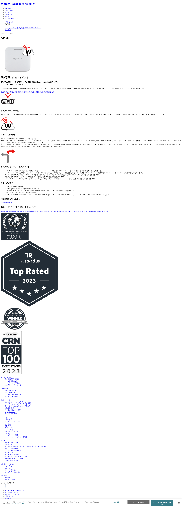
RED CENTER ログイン (33, 28)
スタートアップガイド (12, 442)
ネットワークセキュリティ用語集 (16, 437)
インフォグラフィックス (13, 431)
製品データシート (11, 427)
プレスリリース (10, 466)
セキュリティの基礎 (11, 435)
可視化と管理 (9, 408)
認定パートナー (10, 392)
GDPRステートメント (12, 494)
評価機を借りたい (33, 211)
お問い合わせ (9, 22)
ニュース (8, 468)
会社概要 (4, 475)
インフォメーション (11, 18)
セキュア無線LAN (11, 381)
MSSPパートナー (10, 390)
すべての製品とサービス (13, 410)
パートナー (8, 14)
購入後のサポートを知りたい (90, 211)
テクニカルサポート (11, 448)
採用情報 (8, 477)
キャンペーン (9, 429)
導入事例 (8, 425)
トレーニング (9, 452)
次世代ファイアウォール (13, 385)
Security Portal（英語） (12, 454)
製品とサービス (6, 400)
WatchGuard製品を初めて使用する (68, 211)
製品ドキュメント (11, 444)
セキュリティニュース (12, 421)
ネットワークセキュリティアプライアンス (19, 404)
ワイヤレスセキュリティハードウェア (17, 406)
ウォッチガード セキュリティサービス (18, 402)
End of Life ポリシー (11, 460)
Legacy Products (10, 412)
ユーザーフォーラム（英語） (14, 458)
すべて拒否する (138, 502)
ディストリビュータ (11, 396)
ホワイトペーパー (11, 423)
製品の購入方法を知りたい (18, 211)
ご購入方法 (8, 419)
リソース (8, 12)
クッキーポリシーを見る (19, 504)
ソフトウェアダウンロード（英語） (17, 456)
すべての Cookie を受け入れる (162, 503)
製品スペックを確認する (9, 92)
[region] (91, 503)
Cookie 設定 (116, 502)
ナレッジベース (10, 433)
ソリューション (10, 8)
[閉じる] (179, 503)
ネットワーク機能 (11, 413)
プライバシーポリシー (12, 492)
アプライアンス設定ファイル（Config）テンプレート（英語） (26, 446)
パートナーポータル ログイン (15, 28)
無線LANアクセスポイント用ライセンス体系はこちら (36, 92)
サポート (8, 16)
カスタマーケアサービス (13, 450)
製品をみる (4, 211)
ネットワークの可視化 (12, 383)
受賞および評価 (10, 479)
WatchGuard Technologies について (16, 490)
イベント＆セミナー (11, 470)
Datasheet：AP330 (6, 202)
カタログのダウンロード (48, 211)
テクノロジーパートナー (13, 394)
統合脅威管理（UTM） (12, 379)
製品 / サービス (10, 10)
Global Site (8, 30)
